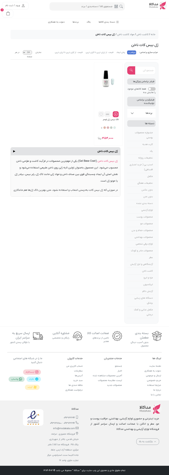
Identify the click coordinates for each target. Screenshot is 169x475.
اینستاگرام (30, 372)
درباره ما (157, 390)
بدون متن (148, 196)
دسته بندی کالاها (107, 22)
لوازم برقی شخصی (144, 243)
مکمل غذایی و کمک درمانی (143, 312)
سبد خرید (78, 380)
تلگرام (32, 379)
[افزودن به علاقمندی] (101, 114)
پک (151, 151)
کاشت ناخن (147, 271)
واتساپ (14, 379)
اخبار (120, 370)
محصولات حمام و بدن (142, 230)
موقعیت (131, 52)
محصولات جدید (114, 385)
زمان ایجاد (120, 52)
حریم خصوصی (154, 380)
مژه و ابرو (148, 277)
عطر (151, 257)
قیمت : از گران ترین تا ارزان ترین (69, 52)
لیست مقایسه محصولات (110, 380)
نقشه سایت (155, 366)
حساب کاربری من (74, 366)
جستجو (118, 366)
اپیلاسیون (148, 284)
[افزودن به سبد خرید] (116, 114)
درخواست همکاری (74, 390)
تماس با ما (156, 394)
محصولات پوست (145, 216)
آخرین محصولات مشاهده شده (107, 375)
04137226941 (69, 417)
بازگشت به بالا (146, 441)
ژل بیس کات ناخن (65, 151)
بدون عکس (147, 189)
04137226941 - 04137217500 (62, 423)
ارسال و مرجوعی (153, 375)
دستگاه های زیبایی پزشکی (143, 300)
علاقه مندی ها (76, 385)
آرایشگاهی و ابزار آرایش (141, 264)
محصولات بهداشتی (144, 237)
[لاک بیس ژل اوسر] (108, 78)
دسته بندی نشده (144, 203)
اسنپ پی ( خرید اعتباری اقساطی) (141, 167)
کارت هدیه (147, 144)
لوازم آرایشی (147, 210)
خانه (153, 34)
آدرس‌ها (79, 375)
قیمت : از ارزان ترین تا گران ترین (99, 52)
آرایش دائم (147, 291)
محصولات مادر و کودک (142, 250)
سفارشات (78, 370)
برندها (149, 113)
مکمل (150, 176)
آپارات (30, 387)
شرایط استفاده (154, 385)
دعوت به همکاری (152, 370)
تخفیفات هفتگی (145, 183)
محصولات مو (146, 223)
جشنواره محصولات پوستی (144, 135)
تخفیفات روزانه (145, 157)
